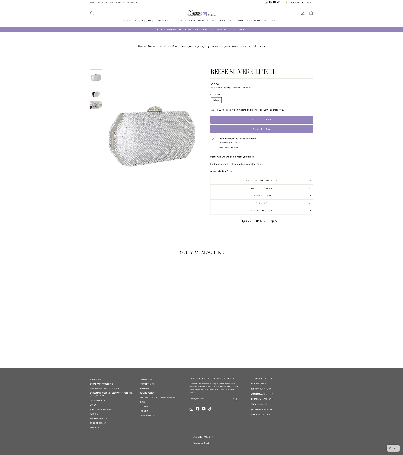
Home (126, 21)
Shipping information (261, 181)
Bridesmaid (221, 21)
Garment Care (262, 196)
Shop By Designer (250, 21)
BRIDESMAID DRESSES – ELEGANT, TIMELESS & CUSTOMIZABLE (111, 394)
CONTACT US (146, 379)
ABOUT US (94, 427)
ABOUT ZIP (145, 411)
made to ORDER (261, 188)
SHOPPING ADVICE (98, 418)
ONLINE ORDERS (97, 400)
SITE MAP (144, 407)
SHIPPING (144, 388)
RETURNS (262, 203)
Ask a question (262, 211)
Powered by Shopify (201, 443)
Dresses (164, 21)
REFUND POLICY (147, 393)
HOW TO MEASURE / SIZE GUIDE (104, 388)
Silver (216, 100)
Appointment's (117, 2)
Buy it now (262, 129)
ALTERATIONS (96, 379)
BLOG (142, 402)
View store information (228, 147)
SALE (274, 21)
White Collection (191, 21)
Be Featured (132, 2)
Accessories (144, 21)
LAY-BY (93, 405)
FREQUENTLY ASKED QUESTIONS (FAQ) (157, 397)
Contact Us (102, 2)
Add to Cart (262, 119)
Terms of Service (147, 416)
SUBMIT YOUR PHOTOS (100, 409)
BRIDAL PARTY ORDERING (101, 384)
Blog (92, 2)
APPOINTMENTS (147, 384)
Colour (215, 94)
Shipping (227, 87)
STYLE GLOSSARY (98, 423)
